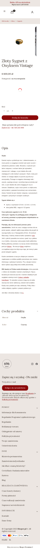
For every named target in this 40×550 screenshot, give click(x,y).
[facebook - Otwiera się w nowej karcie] (36, 364)
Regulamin (30, 393)
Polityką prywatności (10, 399)
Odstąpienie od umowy (12, 431)
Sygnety (19, 21)
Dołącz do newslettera (15, 388)
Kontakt (5, 516)
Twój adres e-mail (9, 382)
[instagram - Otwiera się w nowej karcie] (32, 364)
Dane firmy (6, 520)
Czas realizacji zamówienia (13, 500)
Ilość (3, 107)
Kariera (5, 475)
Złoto (13, 21)
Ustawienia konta (9, 446)
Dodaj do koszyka (20, 117)
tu (22, 293)
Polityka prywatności (11, 436)
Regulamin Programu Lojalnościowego (18, 417)
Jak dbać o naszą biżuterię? (13, 466)
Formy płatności (9, 495)
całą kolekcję (25, 2)
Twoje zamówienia (10, 441)
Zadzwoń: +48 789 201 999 (13, 128)
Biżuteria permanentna (12, 456)
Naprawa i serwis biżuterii (13, 505)
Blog (4, 480)
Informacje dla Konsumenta (14, 412)
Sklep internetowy (19, 547)
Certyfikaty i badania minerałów (16, 470)
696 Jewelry (5, 21)
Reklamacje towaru (10, 426)
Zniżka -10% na (15, 2)
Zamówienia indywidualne (13, 461)
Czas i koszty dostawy (11, 491)
